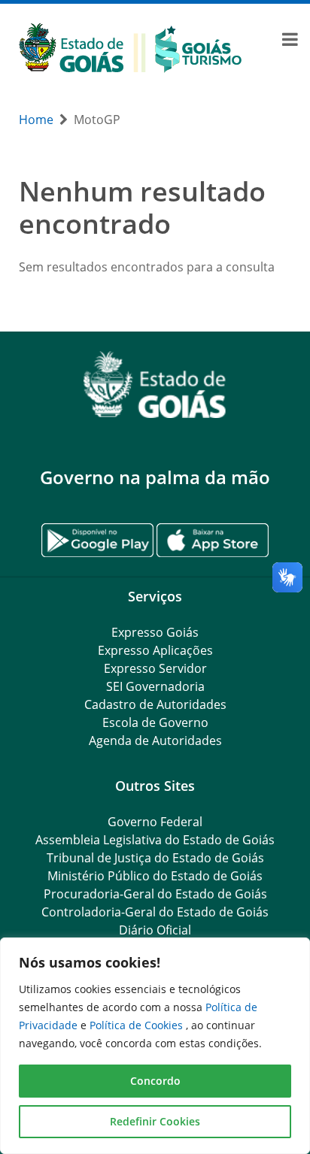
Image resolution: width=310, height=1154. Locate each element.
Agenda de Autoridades (155, 740)
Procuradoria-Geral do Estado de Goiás (155, 894)
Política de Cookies (138, 1025)
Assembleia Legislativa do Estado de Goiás (155, 839)
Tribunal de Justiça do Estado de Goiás (155, 858)
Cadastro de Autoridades (155, 704)
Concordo (155, 1081)
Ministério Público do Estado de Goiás (155, 876)
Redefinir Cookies (155, 1121)
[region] (155, 1045)
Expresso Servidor (155, 668)
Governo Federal (155, 821)
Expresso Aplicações (155, 650)
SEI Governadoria (155, 686)
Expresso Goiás (155, 632)
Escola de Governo (155, 722)
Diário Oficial (155, 930)
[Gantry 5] (155, 384)
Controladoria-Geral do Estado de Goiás (155, 912)
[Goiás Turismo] (130, 46)
